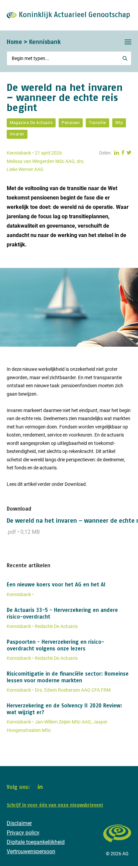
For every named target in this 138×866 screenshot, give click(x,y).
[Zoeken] (125, 58)
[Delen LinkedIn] (116, 153)
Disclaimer (19, 823)
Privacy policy (23, 832)
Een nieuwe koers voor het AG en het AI (56, 584)
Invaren (17, 134)
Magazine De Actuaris (31, 122)
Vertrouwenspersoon (31, 851)
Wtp (119, 122)
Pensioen (71, 122)
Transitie (97, 122)
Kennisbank (45, 41)
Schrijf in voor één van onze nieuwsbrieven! (55, 805)
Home (14, 41)
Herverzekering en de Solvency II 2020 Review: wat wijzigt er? (64, 708)
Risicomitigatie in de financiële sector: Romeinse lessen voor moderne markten (68, 677)
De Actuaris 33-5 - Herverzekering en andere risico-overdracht (62, 613)
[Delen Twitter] (129, 153)
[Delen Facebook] (123, 153)
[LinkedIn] (40, 786)
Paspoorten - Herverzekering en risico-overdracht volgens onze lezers (55, 645)
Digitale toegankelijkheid (36, 842)
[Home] (117, 845)
